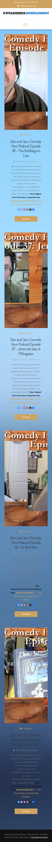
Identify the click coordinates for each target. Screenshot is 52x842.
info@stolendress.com (27, 6)
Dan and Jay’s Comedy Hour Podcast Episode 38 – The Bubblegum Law (26, 148)
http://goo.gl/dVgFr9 (24, 789)
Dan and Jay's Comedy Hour (27, 161)
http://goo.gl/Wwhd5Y (20, 201)
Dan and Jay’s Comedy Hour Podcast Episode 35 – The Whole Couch (26, 739)
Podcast (27, 135)
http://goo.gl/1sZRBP (25, 592)
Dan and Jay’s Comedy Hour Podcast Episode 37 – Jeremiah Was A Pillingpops (26, 346)
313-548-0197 (32, 2)
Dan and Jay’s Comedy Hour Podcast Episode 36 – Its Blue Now (26, 542)
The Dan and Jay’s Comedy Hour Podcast (27, 596)
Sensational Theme (39, 837)
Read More (26, 219)
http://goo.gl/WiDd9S (20, 399)
